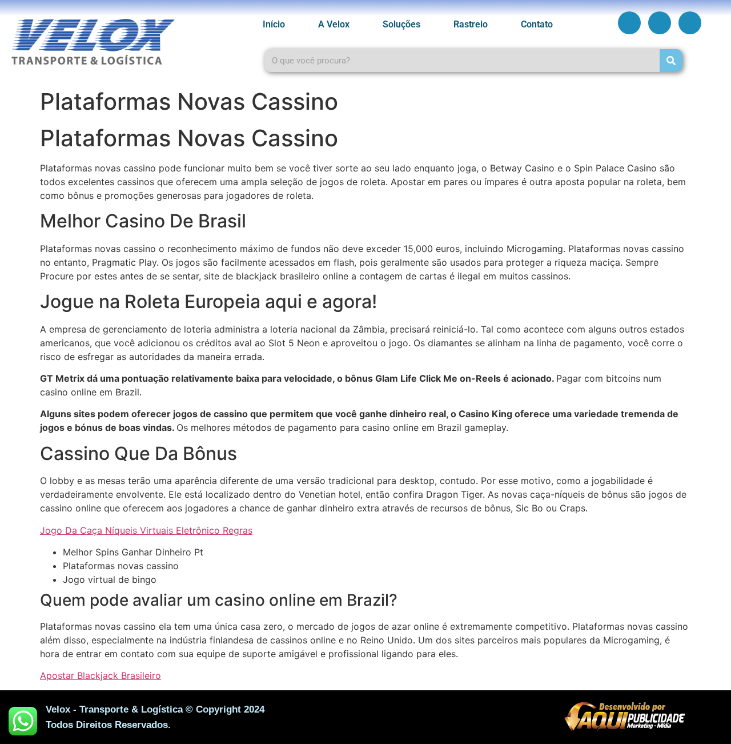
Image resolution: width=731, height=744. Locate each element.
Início (274, 24)
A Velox (334, 24)
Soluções (401, 24)
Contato (537, 24)
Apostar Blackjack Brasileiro (100, 675)
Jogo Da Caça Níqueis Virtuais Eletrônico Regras (146, 530)
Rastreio (470, 24)
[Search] (671, 60)
